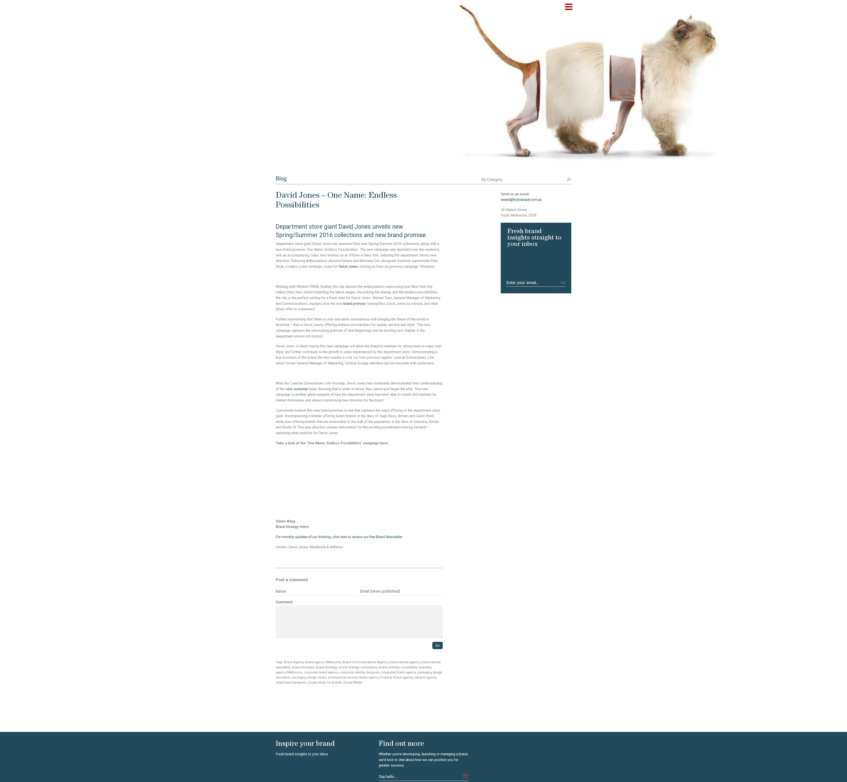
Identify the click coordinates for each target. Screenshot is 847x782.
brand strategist (303, 667)
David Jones (348, 266)
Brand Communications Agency (365, 662)
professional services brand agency (353, 677)
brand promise (354, 303)
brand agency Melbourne (323, 662)
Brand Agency (294, 662)
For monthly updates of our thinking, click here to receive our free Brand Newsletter (339, 537)
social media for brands (325, 682)
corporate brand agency (321, 672)
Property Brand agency (396, 677)
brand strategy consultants (398, 667)
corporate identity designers (360, 672)
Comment (284, 602)
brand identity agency (404, 662)
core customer (297, 389)
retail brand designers (291, 682)
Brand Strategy (326, 667)
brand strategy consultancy (358, 667)
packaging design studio (309, 677)
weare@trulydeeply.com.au (521, 200)
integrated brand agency (398, 672)
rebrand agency (425, 677)
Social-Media (352, 682)
